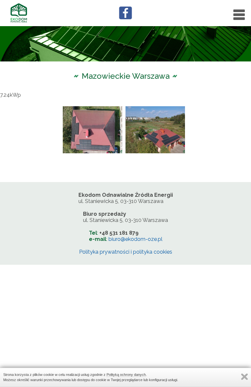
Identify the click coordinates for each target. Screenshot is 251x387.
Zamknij (244, 377)
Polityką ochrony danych (126, 375)
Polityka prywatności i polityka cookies (125, 252)
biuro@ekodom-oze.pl (135, 239)
